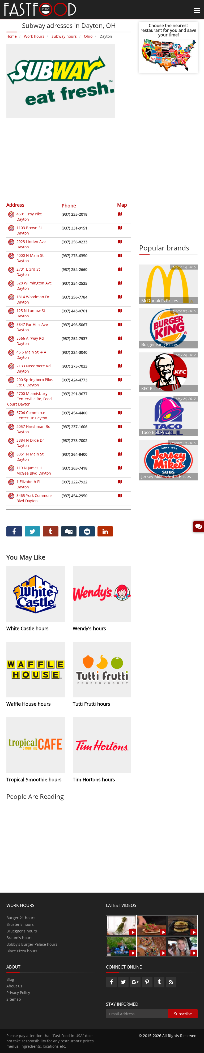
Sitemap (13, 999)
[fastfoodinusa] (40, 8)
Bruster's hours (20, 924)
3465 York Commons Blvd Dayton (34, 498)
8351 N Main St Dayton (30, 456)
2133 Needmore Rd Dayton (33, 368)
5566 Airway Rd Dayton (30, 341)
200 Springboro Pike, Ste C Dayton (34, 382)
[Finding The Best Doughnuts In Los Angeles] (151, 946)
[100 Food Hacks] (121, 925)
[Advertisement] (68, 159)
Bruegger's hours (21, 930)
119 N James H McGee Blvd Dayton (33, 470)
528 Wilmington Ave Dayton (34, 285)
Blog (10, 979)
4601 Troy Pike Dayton (29, 216)
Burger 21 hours (20, 917)
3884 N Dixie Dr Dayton (30, 443)
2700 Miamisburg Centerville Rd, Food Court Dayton (29, 399)
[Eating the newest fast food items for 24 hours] (182, 946)
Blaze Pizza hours (21, 950)
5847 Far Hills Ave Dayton (32, 327)
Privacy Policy (18, 992)
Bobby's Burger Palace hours (31, 944)
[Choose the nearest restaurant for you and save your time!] (168, 54)
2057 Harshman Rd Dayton (33, 429)
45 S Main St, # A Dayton (31, 354)
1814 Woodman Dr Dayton (32, 299)
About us (14, 985)
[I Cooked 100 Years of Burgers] (182, 925)
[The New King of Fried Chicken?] (121, 946)
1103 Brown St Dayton (29, 230)
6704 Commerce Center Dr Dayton (31, 415)
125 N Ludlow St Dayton (30, 313)
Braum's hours (19, 937)
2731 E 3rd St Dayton (28, 272)
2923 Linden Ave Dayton (31, 244)
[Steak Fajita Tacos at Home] (151, 925)
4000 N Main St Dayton (30, 258)
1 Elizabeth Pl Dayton (28, 484)
